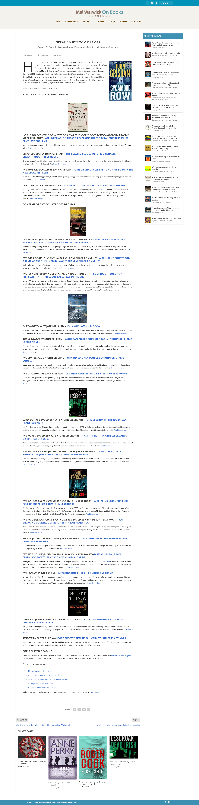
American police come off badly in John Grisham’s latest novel (77, 340)
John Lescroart (104, 561)
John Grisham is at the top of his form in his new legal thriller (78, 171)
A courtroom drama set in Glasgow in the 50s (94, 185)
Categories (70, 22)
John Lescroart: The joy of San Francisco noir (122, 763)
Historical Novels (157, 67)
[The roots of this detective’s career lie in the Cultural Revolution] (148, 189)
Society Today (166, 202)
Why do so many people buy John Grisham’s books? (73, 359)
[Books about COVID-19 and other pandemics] (32, 747)
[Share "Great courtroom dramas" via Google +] (79, 709)
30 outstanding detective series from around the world (46, 679)
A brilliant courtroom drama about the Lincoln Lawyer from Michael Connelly (76, 259)
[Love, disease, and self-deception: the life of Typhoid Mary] (148, 64)
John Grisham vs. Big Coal (84, 326)
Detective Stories (157, 87)
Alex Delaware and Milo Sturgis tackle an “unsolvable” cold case (164, 137)
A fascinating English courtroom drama (85, 573)
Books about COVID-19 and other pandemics (32, 762)
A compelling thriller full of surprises (166, 218)
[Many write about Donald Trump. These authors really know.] (148, 148)
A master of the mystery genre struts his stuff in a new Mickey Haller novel (74, 241)
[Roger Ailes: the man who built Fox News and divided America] (148, 44)
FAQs (112, 22)
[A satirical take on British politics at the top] (148, 199)
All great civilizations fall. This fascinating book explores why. (164, 127)
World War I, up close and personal (59, 784)
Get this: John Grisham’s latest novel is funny (96, 373)
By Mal (100, 22)
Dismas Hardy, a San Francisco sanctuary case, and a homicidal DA (72, 556)
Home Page (94, 692)
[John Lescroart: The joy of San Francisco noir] (124, 747)
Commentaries (157, 98)
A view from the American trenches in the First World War (166, 178)
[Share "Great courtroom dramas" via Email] (88, 709)
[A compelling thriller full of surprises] (148, 220)
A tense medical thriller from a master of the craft (92, 783)
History (154, 77)
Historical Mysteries (158, 192)
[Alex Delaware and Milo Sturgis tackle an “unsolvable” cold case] (148, 138)
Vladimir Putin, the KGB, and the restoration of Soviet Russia (165, 106)
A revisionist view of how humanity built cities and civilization (166, 209)
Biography (155, 47)
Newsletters (137, 22)
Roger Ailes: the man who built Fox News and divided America (165, 44)
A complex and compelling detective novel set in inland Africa (166, 84)
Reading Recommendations (102, 47)
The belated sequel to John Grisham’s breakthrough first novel (69, 155)
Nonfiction (162, 47)
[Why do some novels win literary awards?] (148, 168)
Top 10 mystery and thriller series (38, 671)
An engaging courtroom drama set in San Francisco (73, 521)
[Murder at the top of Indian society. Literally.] (148, 158)
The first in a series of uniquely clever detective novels (164, 117)
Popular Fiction (168, 67)
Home (59, 22)
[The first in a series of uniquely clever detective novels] (148, 117)
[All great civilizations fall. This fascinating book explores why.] (148, 127)
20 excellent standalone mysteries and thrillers (43, 675)
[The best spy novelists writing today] (148, 55)
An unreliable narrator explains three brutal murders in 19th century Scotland (76, 139)
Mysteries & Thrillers (82, 47)
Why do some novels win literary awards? (165, 168)
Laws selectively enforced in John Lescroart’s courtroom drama (72, 453)
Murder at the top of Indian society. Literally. (166, 158)
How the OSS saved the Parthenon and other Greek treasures (165, 74)
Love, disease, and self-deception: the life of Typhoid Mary (165, 63)
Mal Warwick (51, 47)
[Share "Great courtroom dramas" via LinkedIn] (84, 709)
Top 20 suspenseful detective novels (39, 683)
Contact (123, 22)
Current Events (157, 151)
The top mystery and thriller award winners (166, 94)
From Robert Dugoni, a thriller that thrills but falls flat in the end (72, 275)
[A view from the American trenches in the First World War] (148, 179)
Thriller (168, 161)
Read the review (36, 148)
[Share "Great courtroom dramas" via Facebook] (74, 709)
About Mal (88, 22)
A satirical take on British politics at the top (166, 199)
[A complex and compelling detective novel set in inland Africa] (148, 84)
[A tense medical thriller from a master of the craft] (93, 757)
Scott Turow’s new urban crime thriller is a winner (91, 638)
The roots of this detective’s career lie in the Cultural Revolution (165, 188)
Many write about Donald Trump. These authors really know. (165, 147)
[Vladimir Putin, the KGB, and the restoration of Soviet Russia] (148, 107)
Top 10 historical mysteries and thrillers (40, 687)
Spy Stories (173, 55)
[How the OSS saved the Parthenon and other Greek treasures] (148, 74)
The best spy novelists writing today (166, 53)
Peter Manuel (101, 189)
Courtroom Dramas (65, 47)
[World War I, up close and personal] (62, 758)
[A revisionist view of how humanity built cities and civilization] (148, 209)
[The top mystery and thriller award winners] (148, 95)
